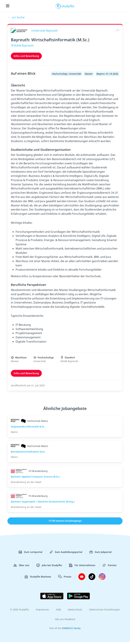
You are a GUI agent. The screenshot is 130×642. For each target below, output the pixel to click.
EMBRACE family (71, 628)
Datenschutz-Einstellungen (104, 609)
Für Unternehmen (84, 565)
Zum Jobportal (103, 552)
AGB (58, 609)
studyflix (67, 6)
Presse (67, 576)
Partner (112, 565)
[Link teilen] (116, 30)
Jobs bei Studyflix (52, 565)
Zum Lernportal (33, 552)
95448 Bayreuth (24, 45)
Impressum (42, 609)
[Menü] (7, 6)
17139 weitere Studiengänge (65, 520)
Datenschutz (75, 609)
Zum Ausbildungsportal (68, 552)
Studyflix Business (40, 576)
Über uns (24, 565)
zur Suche (18, 17)
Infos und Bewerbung (26, 56)
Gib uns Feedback (65, 619)
